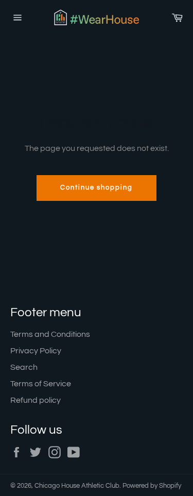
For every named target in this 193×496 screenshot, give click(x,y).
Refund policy (35, 400)
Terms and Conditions (50, 334)
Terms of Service (40, 384)
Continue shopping (96, 187)
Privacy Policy (35, 351)
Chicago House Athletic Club (76, 486)
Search (24, 367)
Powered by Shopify (151, 486)
